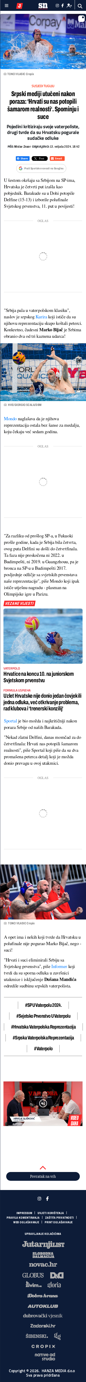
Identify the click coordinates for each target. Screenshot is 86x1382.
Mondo (11, 418)
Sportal (11, 721)
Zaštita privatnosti (59, 1217)
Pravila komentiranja (23, 1217)
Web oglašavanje (26, 1222)
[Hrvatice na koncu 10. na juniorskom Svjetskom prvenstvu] (43, 636)
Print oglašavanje (59, 1222)
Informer (59, 966)
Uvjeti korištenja (51, 1213)
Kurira (42, 317)
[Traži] (80, 6)
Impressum (24, 1213)
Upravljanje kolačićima (43, 1234)
